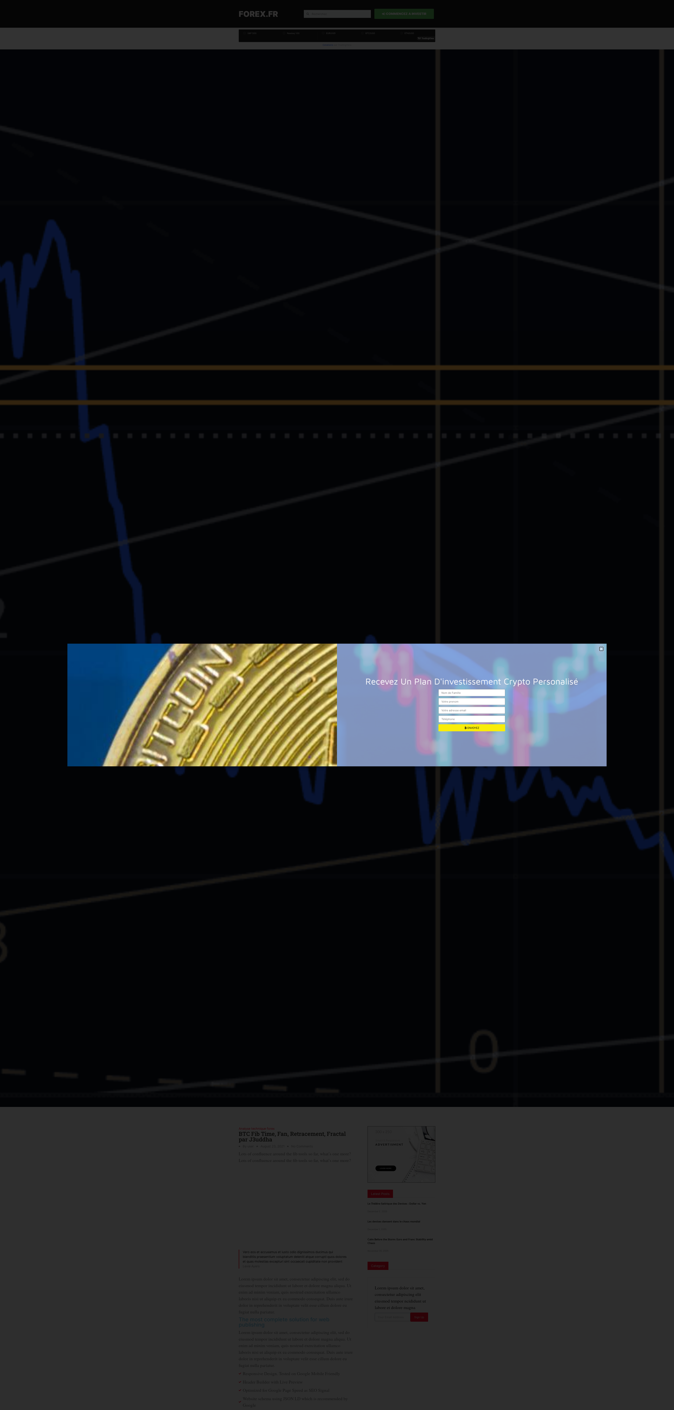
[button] (601, 649)
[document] (337, 705)
